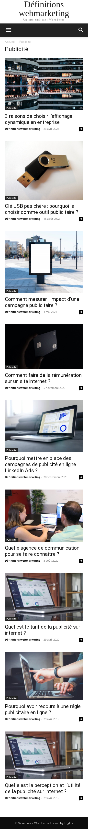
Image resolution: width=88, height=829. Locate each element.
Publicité (11, 107)
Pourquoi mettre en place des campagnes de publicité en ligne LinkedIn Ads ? (40, 464)
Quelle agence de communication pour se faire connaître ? (42, 551)
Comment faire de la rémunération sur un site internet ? (43, 378)
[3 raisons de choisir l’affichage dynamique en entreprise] (44, 84)
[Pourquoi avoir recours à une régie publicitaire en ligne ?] (44, 676)
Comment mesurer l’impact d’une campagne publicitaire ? (42, 302)
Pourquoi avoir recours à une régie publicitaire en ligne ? (43, 709)
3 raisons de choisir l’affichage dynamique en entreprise (38, 119)
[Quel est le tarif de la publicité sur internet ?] (44, 597)
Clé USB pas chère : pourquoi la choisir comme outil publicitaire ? (41, 209)
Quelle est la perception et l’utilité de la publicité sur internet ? (42, 788)
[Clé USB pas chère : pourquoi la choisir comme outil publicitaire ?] (44, 170)
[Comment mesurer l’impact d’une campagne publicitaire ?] (44, 262)
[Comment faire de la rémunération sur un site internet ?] (44, 346)
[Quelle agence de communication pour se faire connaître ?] (44, 516)
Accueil (10, 42)
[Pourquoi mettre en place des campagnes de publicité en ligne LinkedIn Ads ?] (44, 426)
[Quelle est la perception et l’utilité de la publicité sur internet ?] (44, 755)
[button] (8, 30)
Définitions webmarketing (22, 129)
